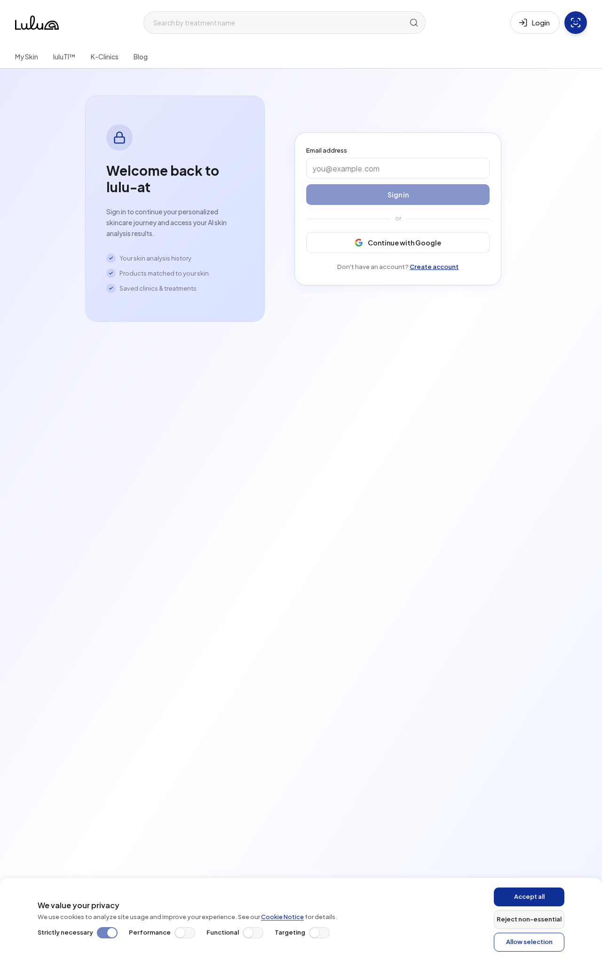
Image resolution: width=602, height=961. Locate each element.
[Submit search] (413, 22)
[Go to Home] (37, 23)
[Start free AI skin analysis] (575, 22)
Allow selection (529, 941)
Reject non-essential (529, 919)
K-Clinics (105, 56)
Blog (141, 56)
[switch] (107, 932)
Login (540, 22)
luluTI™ (64, 56)
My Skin (26, 56)
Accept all (529, 896)
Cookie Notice (282, 916)
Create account (434, 266)
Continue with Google (404, 242)
